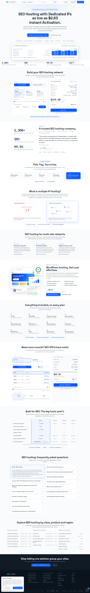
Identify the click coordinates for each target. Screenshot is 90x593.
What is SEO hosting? (17, 467)
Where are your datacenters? (54, 486)
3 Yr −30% (42, 106)
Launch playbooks (51, 181)
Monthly (17, 106)
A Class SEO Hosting (32, 578)
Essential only (7, 587)
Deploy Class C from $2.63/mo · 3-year (41, 565)
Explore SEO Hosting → (18, 254)
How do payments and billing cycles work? (57, 491)
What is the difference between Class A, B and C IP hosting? (24, 486)
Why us (45, 447)
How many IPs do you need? (44, 224)
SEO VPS (29, 580)
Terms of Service (64, 590)
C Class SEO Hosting (32, 575)
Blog (72, 577)
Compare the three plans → (53, 294)
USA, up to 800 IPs (22, 84)
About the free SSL (30, 337)
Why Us (73, 575)
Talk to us (55, 565)
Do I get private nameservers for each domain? (24, 511)
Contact (73, 580)
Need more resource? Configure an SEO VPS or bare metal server (45, 116)
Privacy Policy (70, 590)
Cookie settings (80, 590)
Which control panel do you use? (55, 467)
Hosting (24, 2)
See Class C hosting (30, 224)
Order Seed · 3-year (66, 294)
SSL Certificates (61, 580)
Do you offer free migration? (19, 501)
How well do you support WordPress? (56, 481)
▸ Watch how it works (56, 35)
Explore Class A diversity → (64, 254)
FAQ (59, 582)
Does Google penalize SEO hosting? (55, 496)
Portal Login (73, 2)
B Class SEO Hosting (32, 577)
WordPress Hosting (61, 575)
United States (22, 366)
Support (59, 583)
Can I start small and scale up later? (21, 506)
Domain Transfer (61, 578)
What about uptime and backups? (55, 477)
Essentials (30, 2)
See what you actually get (34, 447)
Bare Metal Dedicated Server (33, 582)
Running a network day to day (58, 337)
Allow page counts (17, 587)
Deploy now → (64, 110)
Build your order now (39, 181)
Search (55, 2)
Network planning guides (58, 224)
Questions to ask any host (55, 447)
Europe (40, 366)
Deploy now (80, 2)
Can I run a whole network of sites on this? (22, 491)
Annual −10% (25, 106)
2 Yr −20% (34, 106)
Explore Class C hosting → (41, 254)
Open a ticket (52, 460)
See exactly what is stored (7, 590)
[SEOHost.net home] (10, 2)
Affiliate (73, 578)
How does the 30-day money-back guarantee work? (60, 472)
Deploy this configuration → (65, 385)
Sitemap (75, 590)
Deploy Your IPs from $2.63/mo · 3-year (38, 35)
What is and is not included (43, 337)
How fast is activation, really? (19, 496)
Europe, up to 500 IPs (38, 84)
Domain (59, 577)
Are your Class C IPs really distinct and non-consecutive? (26, 481)
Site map (73, 582)
